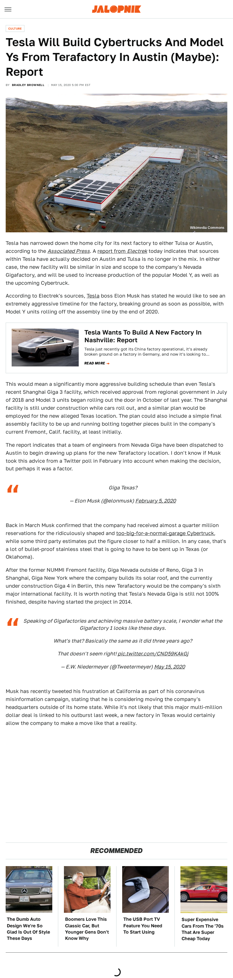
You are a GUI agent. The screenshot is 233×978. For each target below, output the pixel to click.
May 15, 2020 (169, 667)
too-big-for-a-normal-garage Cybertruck (165, 533)
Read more (94, 363)
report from (122, 251)
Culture (15, 28)
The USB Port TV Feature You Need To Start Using (142, 926)
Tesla (93, 296)
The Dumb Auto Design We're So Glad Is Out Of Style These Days (28, 929)
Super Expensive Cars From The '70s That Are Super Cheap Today (203, 929)
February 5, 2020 (155, 501)
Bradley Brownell (28, 85)
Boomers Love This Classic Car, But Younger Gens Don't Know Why (87, 929)
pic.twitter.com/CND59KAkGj (153, 654)
